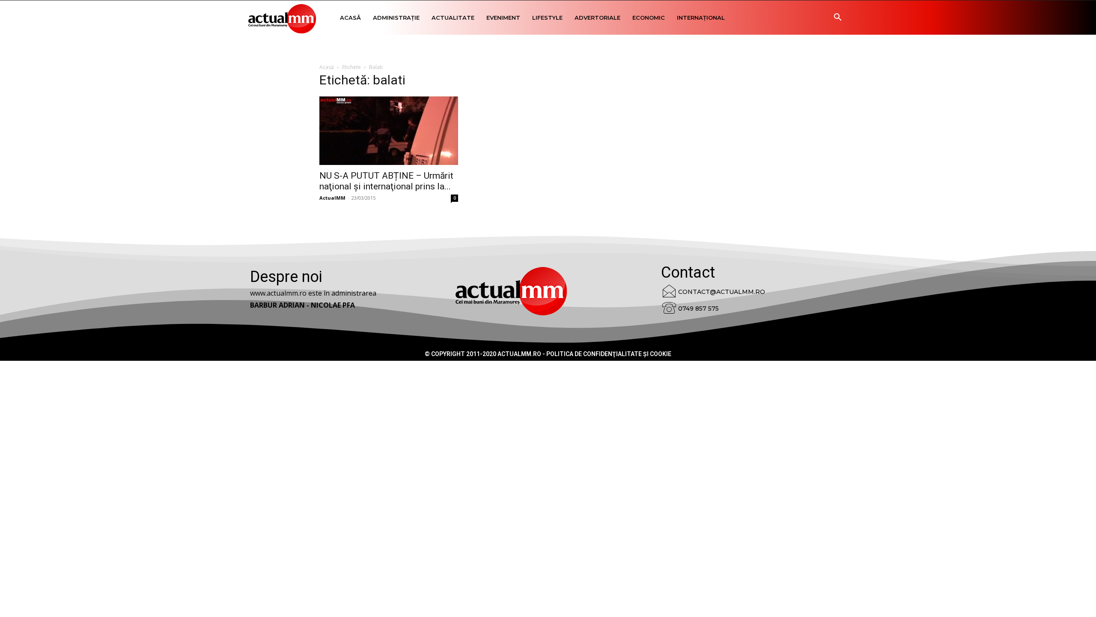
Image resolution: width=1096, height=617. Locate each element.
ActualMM (332, 198)
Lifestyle (547, 17)
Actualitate (453, 17)
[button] (837, 18)
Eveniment (503, 17)
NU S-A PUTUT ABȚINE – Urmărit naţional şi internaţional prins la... (386, 181)
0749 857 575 (698, 308)
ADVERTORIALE (597, 17)
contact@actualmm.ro (721, 292)
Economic (648, 17)
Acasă (350, 17)
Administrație (396, 17)
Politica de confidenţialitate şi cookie (608, 353)
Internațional (701, 17)
